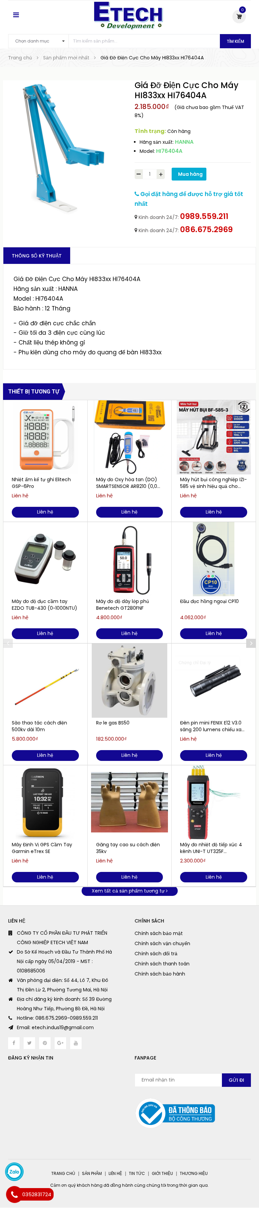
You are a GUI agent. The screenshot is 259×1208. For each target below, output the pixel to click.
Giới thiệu (162, 1173)
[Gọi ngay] (14, 1194)
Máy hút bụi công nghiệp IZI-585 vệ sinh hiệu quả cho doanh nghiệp (213, 483)
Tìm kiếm (235, 41)
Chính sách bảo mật (159, 933)
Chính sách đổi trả (156, 953)
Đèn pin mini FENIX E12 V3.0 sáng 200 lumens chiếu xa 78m (210, 726)
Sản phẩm (92, 1173)
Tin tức (137, 1173)
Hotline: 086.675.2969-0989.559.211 (57, 1018)
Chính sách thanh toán (162, 963)
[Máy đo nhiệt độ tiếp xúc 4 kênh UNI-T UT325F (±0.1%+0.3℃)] (213, 802)
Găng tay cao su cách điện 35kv (128, 848)
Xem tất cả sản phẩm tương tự (129, 890)
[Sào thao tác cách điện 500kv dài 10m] (45, 680)
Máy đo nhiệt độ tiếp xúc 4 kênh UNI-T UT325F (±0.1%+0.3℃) (211, 848)
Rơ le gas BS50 (113, 722)
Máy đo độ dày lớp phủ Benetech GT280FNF (122, 604)
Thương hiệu (194, 1173)
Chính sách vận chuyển (162, 943)
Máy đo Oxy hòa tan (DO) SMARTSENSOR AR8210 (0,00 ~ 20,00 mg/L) (128, 483)
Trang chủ (63, 1173)
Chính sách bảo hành (160, 973)
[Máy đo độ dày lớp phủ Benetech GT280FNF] (129, 559)
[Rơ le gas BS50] (129, 680)
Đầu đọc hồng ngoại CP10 (209, 601)
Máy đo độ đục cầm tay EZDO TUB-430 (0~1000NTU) (44, 604)
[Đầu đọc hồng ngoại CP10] (213, 559)
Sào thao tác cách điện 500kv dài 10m (39, 726)
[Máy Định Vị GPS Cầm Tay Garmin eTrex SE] (45, 802)
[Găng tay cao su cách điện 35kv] (129, 802)
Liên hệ (115, 1173)
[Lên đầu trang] (245, 1186)
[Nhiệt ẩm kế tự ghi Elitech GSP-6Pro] (45, 437)
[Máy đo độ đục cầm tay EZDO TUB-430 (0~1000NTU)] (45, 559)
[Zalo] (14, 1171)
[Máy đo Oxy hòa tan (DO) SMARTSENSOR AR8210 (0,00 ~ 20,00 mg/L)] (129, 437)
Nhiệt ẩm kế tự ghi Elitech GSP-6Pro (41, 483)
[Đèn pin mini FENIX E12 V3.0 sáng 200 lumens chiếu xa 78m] (213, 680)
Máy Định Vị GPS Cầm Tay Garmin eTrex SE (42, 848)
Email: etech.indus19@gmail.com (55, 1027)
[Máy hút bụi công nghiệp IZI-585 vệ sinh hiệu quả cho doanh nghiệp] (213, 437)
